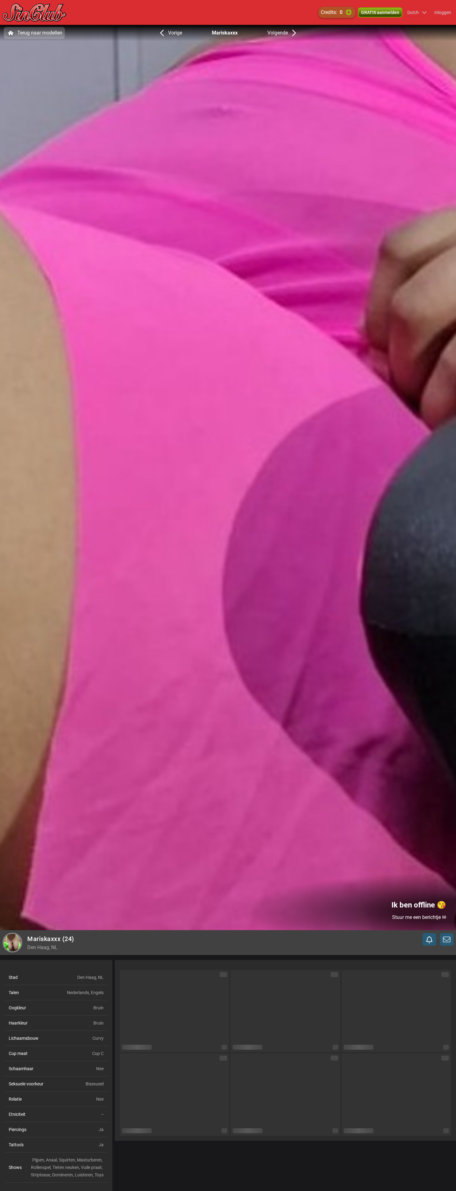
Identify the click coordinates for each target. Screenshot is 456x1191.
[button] (417, 12)
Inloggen (442, 12)
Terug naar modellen (39, 33)
